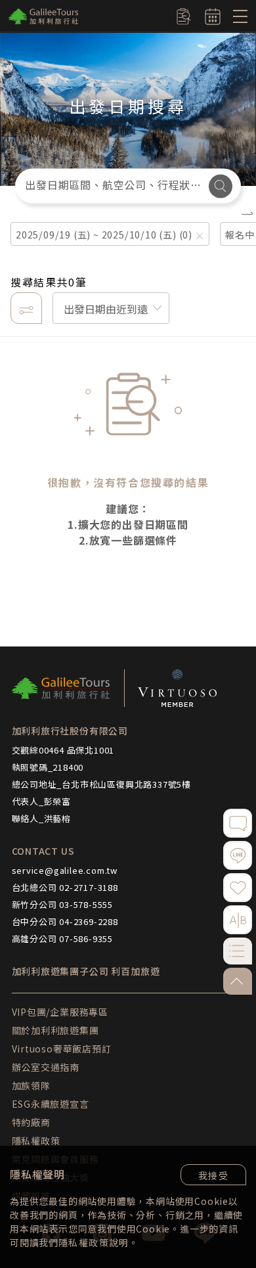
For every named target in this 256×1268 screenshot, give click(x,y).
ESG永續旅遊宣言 (50, 1103)
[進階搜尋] (26, 308)
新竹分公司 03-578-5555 (63, 904)
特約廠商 (31, 1122)
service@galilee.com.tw (65, 870)
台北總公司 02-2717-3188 (65, 887)
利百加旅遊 (135, 971)
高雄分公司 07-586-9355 (63, 938)
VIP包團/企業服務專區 (60, 1011)
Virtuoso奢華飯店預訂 (62, 1048)
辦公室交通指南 (46, 1067)
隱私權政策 (83, 1242)
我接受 (213, 1175)
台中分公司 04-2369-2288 (65, 921)
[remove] (199, 236)
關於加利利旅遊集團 (55, 1030)
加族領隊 (31, 1085)
